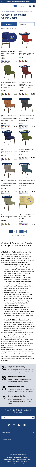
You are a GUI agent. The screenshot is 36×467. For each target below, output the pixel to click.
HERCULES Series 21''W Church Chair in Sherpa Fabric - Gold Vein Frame (9, 151)
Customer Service (6, 440)
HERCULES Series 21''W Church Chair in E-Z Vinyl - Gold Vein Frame (27, 149)
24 (25, 231)
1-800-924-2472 (28, 372)
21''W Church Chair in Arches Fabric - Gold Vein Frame (9, 216)
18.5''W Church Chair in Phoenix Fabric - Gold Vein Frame (27, 53)
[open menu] (2, 6)
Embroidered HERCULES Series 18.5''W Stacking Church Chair (27, 214)
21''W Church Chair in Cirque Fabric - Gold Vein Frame (9, 183)
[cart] (34, 7)
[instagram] (19, 425)
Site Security (9, 457)
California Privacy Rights (9, 459)
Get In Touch (5, 447)
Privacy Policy (17, 457)
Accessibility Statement (14, 463)
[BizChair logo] (18, 6)
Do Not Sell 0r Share (21, 459)
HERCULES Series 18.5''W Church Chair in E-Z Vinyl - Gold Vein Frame (27, 86)
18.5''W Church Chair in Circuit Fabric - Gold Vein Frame (27, 183)
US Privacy (25, 457)
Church (3, 11)
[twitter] (9, 425)
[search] (30, 6)
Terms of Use (16, 461)
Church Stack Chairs (10, 11)
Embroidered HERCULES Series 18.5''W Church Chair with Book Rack (9, 51)
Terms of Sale (24, 461)
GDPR (29, 459)
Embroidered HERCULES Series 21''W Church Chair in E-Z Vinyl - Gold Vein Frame (9, 86)
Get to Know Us (6, 432)
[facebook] (14, 425)
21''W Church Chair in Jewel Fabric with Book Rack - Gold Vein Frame (9, 118)
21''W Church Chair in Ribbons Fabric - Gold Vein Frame (27, 118)
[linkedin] (24, 425)
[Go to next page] (29, 231)
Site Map (25, 463)
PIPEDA (9, 461)
